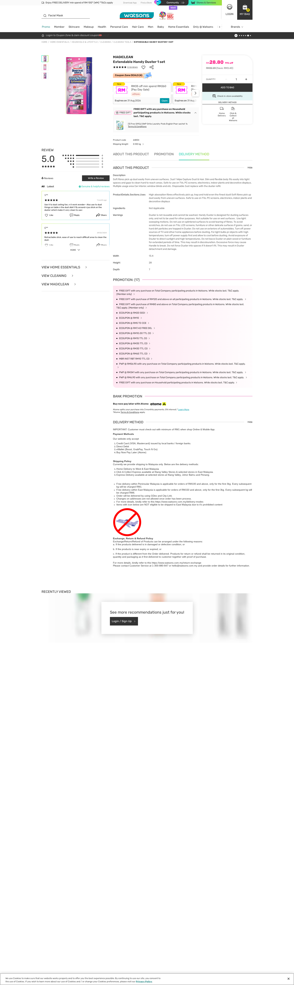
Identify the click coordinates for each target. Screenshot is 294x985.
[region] (147, 979)
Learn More (183, 409)
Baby (160, 26)
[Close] (288, 978)
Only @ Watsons (203, 26)
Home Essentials (178, 26)
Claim (165, 100)
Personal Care (119, 26)
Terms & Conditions (137, 126)
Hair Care (138, 26)
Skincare (74, 26)
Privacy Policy (144, 981)
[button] (244, 10)
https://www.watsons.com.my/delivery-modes (179, 501)
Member (59, 26)
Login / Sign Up (122, 621)
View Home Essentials (61, 267)
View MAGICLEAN (56, 284)
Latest (50, 186)
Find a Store (146, 3)
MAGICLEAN (123, 57)
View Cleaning (54, 275)
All (43, 186)
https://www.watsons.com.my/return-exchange (176, 562)
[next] (219, 27)
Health (102, 26)
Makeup (89, 26)
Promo (46, 26)
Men (150, 26)
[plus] (246, 79)
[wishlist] (143, 67)
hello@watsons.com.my (184, 565)
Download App (130, 3)
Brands (235, 26)
